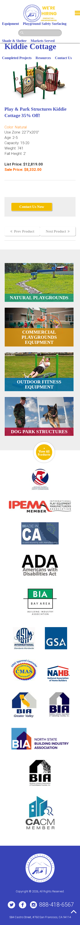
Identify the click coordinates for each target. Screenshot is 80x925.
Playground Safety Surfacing (44, 24)
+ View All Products (44, 451)
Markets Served (43, 41)
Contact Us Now (31, 207)
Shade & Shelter (14, 41)
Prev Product (24, 231)
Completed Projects (17, 58)
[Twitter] (11, 904)
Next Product (56, 231)
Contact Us (63, 58)
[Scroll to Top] (73, 911)
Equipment (10, 24)
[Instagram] (33, 904)
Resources (43, 58)
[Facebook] (22, 904)
